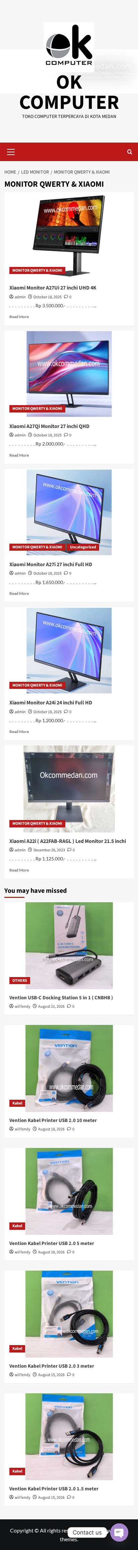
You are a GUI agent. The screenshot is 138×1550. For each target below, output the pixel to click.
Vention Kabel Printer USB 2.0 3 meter (51, 1366)
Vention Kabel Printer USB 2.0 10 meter (53, 1120)
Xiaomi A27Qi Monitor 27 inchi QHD (49, 426)
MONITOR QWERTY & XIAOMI (37, 270)
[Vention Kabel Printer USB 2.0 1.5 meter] (69, 1436)
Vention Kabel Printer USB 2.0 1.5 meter (53, 1488)
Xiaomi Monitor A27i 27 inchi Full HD (50, 564)
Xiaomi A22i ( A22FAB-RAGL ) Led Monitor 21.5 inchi (67, 841)
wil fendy (22, 1006)
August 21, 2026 (51, 1006)
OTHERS (19, 980)
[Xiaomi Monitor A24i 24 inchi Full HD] (69, 650)
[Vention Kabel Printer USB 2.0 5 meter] (69, 1191)
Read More (19, 316)
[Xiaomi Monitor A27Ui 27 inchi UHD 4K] (69, 235)
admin (20, 297)
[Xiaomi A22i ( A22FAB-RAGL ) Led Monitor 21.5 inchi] (69, 789)
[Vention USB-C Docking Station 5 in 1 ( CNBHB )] (69, 945)
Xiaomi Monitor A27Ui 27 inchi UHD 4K (52, 288)
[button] (11, 151)
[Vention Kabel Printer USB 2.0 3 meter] (69, 1314)
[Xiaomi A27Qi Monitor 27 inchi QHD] (69, 374)
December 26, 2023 (49, 850)
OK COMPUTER (69, 92)
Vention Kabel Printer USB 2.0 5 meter (51, 1243)
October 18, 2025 (47, 297)
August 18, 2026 (51, 1129)
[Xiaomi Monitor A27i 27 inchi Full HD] (69, 512)
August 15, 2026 (51, 1375)
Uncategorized (83, 547)
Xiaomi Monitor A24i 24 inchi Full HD (50, 702)
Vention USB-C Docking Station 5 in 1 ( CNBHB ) (61, 997)
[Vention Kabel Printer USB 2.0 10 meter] (69, 1068)
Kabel (17, 1103)
